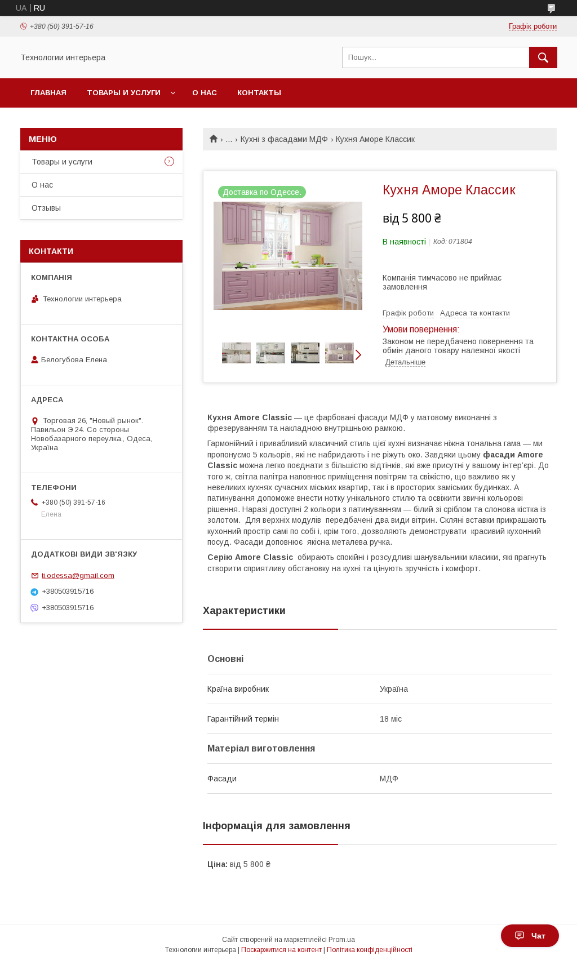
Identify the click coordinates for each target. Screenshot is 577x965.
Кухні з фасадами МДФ (284, 139)
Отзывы (46, 207)
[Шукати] (543, 57)
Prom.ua (342, 940)
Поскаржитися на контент (281, 950)
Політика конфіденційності (369, 950)
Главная (48, 92)
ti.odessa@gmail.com (78, 575)
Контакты (259, 92)
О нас (204, 92)
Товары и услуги (124, 92)
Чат (538, 935)
